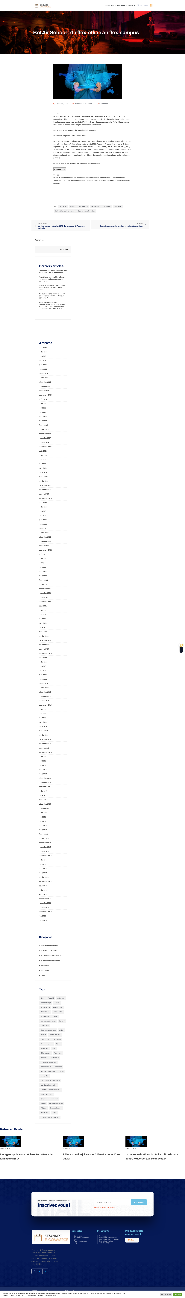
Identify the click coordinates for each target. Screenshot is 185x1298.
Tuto (43, 975)
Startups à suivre (55, 1108)
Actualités (121, 5)
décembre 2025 (45, 382)
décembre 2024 (45, 434)
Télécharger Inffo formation (50, 1117)
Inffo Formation (46, 1067)
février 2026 (43, 373)
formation (44, 1057)
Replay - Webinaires (56, 1103)
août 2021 (43, 606)
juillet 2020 (43, 662)
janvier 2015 (43, 877)
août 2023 (43, 503)
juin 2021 (42, 614)
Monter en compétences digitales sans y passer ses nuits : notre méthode (52, 287)
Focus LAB (58, 1053)
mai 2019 (42, 718)
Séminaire (45, 970)
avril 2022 (43, 571)
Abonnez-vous (59, 169)
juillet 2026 (43, 352)
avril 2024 (43, 468)
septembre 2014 (45, 881)
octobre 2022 (44, 546)
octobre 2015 (44, 851)
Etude (58, 1044)
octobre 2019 (44, 700)
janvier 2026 (43, 378)
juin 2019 (42, 713)
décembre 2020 (45, 640)
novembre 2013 (45, 903)
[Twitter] (40, 1271)
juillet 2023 (43, 507)
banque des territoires (48, 1021)
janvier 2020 (43, 688)
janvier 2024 (43, 481)
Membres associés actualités (50, 1089)
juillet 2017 (43, 791)
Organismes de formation (86, 211)
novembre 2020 (45, 645)
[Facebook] (34, 1271)
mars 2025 (43, 421)
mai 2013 (42, 916)
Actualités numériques (83, 104)
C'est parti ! (132, 1240)
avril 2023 (43, 520)
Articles (72, 206)
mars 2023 (43, 524)
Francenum (55, 1057)
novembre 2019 (45, 696)
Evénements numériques (50, 960)
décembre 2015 (45, 843)
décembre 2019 (45, 692)
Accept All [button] (178, 1294)
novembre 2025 (45, 386)
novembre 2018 (45, 744)
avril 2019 (43, 722)
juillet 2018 (43, 757)
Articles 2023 (83, 206)
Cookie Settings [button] (166, 1294)
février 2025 (43, 425)
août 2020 (43, 658)
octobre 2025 (44, 391)
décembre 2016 (45, 804)
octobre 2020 (44, 649)
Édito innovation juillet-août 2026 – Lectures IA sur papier (92, 1156)
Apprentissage (46, 1002)
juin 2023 (42, 511)
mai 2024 (42, 464)
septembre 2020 (45, 653)
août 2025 (43, 399)
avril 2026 (43, 365)
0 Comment (103, 104)
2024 (42, 998)
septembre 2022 (45, 550)
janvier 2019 (43, 735)
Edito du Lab (45, 1039)
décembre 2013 (45, 899)
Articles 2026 (57, 1012)
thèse (54, 1112)
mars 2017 (43, 795)
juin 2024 (42, 459)
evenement (44, 1048)
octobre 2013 (44, 907)
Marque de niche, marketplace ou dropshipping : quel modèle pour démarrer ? (52, 296)
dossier (43, 1035)
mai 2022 (42, 567)
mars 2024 (43, 472)
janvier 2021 (43, 636)
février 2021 (43, 632)
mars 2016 (43, 830)
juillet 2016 (43, 812)
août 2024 (43, 451)
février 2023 (43, 528)
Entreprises (106, 206)
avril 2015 (43, 868)
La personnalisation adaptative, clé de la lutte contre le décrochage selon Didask (151, 1156)
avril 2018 (43, 769)
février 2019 (43, 731)
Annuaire (131, 5)
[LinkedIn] (45, 1271)
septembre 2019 (45, 705)
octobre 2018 (44, 748)
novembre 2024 (45, 438)
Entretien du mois (47, 1044)
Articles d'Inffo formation (49, 1016)
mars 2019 (43, 726)
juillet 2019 (43, 709)
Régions (43, 1108)
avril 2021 (43, 623)
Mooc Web (45, 965)
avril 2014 (43, 894)
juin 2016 (42, 817)
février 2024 (43, 477)
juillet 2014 (43, 890)
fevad (54, 1048)
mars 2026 (43, 369)
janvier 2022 (43, 584)
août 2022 (43, 554)
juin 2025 (42, 408)
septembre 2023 (45, 498)
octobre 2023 (44, 494)
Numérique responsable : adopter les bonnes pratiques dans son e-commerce (52, 279)
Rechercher (39, 240)
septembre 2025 (45, 395)
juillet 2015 (43, 860)
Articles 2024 (57, 1007)
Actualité (51, 998)
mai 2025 (42, 412)
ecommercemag (54, 1035)
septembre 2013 (45, 912)
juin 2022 (42, 563)
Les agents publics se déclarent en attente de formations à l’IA (26, 1156)
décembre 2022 (45, 537)
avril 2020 (43, 675)
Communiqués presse (48, 1030)
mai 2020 (42, 670)
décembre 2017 (45, 778)
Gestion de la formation (48, 1062)
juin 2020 (42, 666)
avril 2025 (43, 416)
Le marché (44, 1076)
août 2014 (43, 886)
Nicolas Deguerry (63, 136)
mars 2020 (43, 679)
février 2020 (43, 683)
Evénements (109, 5)
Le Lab (61, 1071)
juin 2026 (42, 356)
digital (61, 1030)
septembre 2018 (45, 752)
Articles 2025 (45, 1012)
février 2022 (43, 580)
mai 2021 (42, 619)
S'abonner (140, 1202)
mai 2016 (42, 821)
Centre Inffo (95, 206)
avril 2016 (43, 825)
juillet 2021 (43, 610)
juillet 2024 (43, 455)
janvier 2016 (43, 838)
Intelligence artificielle (48, 1071)
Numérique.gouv (46, 1094)
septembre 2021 (45, 602)
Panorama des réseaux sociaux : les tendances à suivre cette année (53, 272)
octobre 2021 (44, 597)
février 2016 (43, 834)
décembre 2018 (45, 739)
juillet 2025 (43, 404)
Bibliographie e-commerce (51, 955)
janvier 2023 (43, 533)
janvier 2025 (43, 429)
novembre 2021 (45, 593)
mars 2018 (43, 774)
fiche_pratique (45, 1053)
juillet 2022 (43, 558)
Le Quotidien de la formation (64, 211)
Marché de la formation (48, 1085)
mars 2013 (43, 920)
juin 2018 (42, 761)
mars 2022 (43, 576)
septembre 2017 (45, 787)
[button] (151, 5)
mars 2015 (43, 873)
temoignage (45, 1112)
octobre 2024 (44, 442)
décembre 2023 (45, 485)
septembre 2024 (45, 446)
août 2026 (43, 347)
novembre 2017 (45, 782)
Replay (43, 1103)
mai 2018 (42, 765)
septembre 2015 (45, 856)
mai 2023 (42, 515)
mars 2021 (43, 627)
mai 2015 (42, 864)
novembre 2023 (45, 490)
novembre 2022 (45, 541)
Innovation (117, 206)
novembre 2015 (45, 847)
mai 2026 (42, 360)
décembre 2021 (45, 589)
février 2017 (43, 800)
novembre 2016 (45, 808)
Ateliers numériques (49, 950)
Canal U (62, 1021)
